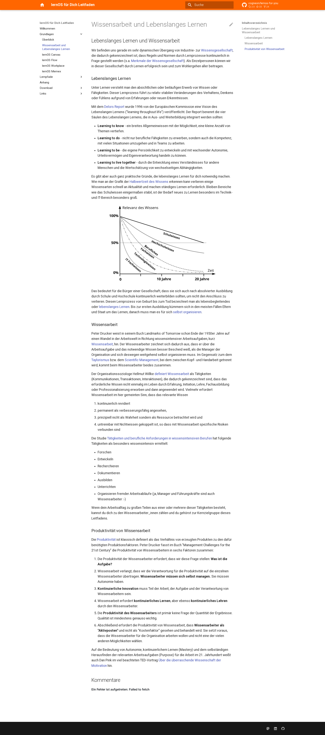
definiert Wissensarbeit (172, 374)
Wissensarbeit (102, 344)
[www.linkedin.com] (275, 728)
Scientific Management (142, 360)
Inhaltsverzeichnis (254, 23)
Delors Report (114, 107)
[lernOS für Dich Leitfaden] (42, 5)
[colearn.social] (268, 728)
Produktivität (106, 539)
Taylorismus (100, 360)
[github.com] (283, 728)
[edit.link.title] (231, 24)
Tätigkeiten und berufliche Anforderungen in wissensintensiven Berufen (159, 438)
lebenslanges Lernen (114, 307)
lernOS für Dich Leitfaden (57, 23)
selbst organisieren (187, 312)
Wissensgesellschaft (217, 50)
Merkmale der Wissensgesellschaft (157, 61)
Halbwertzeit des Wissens (149, 182)
